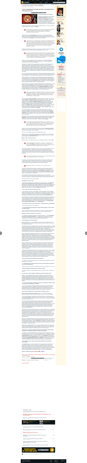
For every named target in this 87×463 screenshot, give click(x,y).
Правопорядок (41, 4)
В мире (55, 0)
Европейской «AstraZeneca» (60, 77)
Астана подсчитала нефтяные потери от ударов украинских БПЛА (34, 411)
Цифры (51, 461)
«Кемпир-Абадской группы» (43, 17)
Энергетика (28, 412)
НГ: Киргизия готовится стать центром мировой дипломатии (33, 426)
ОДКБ (38, 320)
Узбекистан (48, 0)
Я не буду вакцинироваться (61, 82)
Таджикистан (38, 0)
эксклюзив (37, 12)
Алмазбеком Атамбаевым (37, 354)
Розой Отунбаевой (31, 354)
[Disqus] (38, 375)
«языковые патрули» (25, 335)
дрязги (28, 338)
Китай (52, 0)
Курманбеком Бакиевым (45, 354)
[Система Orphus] (49, 360)
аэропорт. (29, 306)
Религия (32, 4)
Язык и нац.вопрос (46, 4)
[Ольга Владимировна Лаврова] (60, 11)
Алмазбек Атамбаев (31, 201)
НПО (31, 12)
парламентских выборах (37, 101)
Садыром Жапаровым (52, 354)
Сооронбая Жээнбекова (49, 128)
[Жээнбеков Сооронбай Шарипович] (58, 31)
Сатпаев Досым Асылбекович (62, 33)
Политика (22, 4)
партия (31, 100)
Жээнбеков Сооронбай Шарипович (62, 28)
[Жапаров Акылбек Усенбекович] (58, 26)
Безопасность (36, 4)
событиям (28, 297)
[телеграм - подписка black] (38, 452)
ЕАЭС (40, 320)
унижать (33, 336)
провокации (42, 337)
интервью (31, 37)
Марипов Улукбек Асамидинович (62, 41)
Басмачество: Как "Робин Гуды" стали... (46, 421)
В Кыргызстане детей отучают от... (32, 421)
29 (63, 95)
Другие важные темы (63, 4)
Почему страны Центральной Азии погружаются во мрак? (32, 438)
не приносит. (42, 170)
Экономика (25, 4)
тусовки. (38, 107)
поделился (50, 60)
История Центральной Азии (54, 4)
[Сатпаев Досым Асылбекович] (58, 36)
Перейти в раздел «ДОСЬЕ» (60, 19)
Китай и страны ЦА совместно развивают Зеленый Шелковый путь (34, 429)
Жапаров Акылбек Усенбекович (62, 23)
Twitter (39, 351)
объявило (37, 26)
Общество (29, 4)
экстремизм (44, 12)
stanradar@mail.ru (41, 5)
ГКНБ (31, 61)
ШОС (44, 320)
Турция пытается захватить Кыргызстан (30, 432)
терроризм (34, 12)
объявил (46, 118)
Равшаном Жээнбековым (44, 86)
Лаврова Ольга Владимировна (61, 16)
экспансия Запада (41, 12)
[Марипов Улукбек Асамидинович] (58, 44)
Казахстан (30, 0)
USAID (38, 187)
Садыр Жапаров (41, 201)
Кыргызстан (34, 0)
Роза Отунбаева (24, 201)
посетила (31, 84)
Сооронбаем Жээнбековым (26, 355)
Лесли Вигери (32, 143)
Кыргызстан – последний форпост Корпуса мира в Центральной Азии (34, 417)
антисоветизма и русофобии (32, 337)
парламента (46, 335)
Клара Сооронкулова (32, 98)
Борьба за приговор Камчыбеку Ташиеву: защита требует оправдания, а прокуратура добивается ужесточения (35, 442)
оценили (51, 112)
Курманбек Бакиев (50, 200)
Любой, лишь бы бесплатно (60, 81)
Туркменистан (43, 0)
